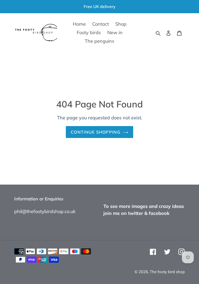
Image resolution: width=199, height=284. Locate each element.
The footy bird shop (167, 271)
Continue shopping (95, 132)
